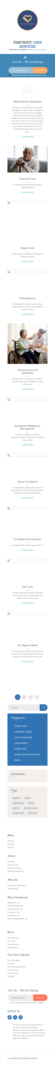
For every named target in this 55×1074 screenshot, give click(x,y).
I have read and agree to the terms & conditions (28, 75)
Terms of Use (12, 970)
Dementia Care (27, 178)
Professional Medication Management (27, 427)
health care (30, 808)
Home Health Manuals (27, 754)
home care (18, 813)
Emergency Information (16, 885)
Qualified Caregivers (15, 871)
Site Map (10, 976)
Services (11, 844)
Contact (10, 847)
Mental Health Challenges (27, 101)
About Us (11, 841)
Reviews (10, 963)
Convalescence (27, 298)
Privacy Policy (13, 973)
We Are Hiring (12, 888)
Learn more (27, 137)
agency (17, 798)
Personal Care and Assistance (27, 371)
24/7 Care (27, 586)
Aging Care (20, 726)
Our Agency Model (27, 645)
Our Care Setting (14, 868)
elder (31, 803)
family (16, 808)
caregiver (18, 803)
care (27, 798)
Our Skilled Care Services (27, 539)
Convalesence (13, 938)
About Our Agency (27, 481)
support (32, 813)
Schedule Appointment (16, 966)
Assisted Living (23, 732)
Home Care (20, 749)
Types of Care (13, 865)
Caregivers (20, 743)
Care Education (23, 737)
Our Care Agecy (13, 960)
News (17, 760)
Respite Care (27, 248)
